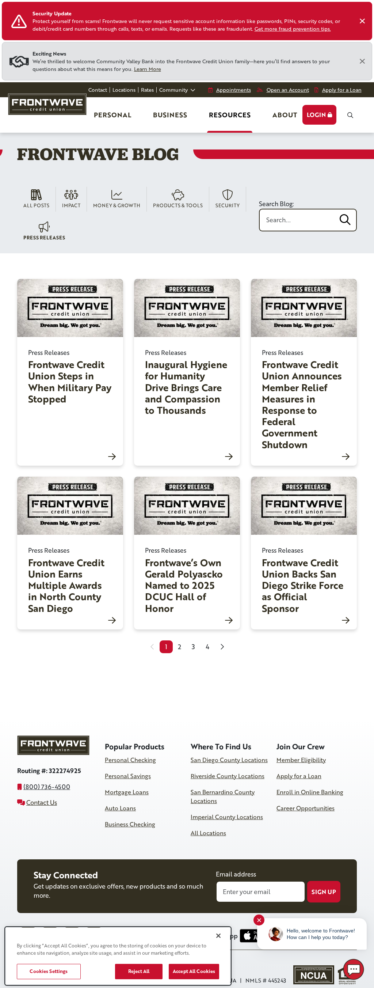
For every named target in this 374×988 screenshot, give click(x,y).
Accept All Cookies (194, 971)
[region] (118, 956)
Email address (236, 874)
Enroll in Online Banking (309, 792)
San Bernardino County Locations (223, 796)
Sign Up (324, 891)
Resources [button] (230, 115)
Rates (147, 90)
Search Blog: (276, 203)
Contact (97, 90)
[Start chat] (353, 969)
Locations (124, 90)
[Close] (362, 21)
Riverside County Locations (227, 776)
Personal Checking (130, 760)
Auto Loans (120, 808)
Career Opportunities (305, 808)
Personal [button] (113, 117)
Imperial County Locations (227, 817)
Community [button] (174, 90)
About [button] (284, 115)
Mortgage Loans (127, 792)
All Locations (208, 833)
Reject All (138, 971)
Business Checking (130, 824)
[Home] (49, 107)
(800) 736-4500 (46, 786)
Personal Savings (128, 776)
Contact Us (41, 802)
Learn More (147, 69)
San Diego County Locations (229, 760)
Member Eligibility (301, 760)
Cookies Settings (49, 971)
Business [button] (170, 115)
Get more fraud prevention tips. (293, 29)
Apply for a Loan (298, 776)
